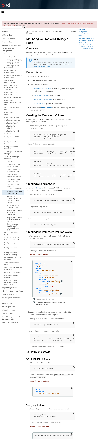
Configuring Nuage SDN (12, 120)
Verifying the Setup (84, 44)
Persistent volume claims (43, 99)
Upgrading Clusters (10, 288)
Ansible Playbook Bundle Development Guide (11, 318)
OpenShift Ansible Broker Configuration (13, 77)
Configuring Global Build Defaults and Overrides (12, 239)
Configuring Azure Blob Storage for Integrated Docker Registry (13, 227)
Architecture (7, 42)
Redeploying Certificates (12, 97)
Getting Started (9, 38)
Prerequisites (82, 32)
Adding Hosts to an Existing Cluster (10, 82)
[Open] (2, 12)
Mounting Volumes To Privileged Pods (14, 192)
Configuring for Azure (11, 134)
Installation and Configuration (41, 31)
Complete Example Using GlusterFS (13, 180)
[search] (24, 27)
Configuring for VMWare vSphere (12, 138)
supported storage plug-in (42, 66)
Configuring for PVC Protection (11, 148)
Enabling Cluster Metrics (12, 273)
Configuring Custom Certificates (11, 93)
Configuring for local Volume (11, 143)
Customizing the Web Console (11, 276)
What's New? (8, 35)
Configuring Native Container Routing (10, 254)
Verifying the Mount (86, 48)
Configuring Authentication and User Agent (12, 102)
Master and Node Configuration (10, 72)
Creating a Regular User (86, 38)
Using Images (8, 313)
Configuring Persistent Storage (13, 153)
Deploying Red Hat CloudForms (11, 67)
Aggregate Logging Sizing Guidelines (13, 269)
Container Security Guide (12, 45)
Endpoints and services (42, 89)
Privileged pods (39, 103)
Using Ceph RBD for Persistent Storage (14, 171)
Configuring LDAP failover (10, 113)
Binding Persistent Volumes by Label (13, 206)
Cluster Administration (11, 294)
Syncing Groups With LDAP (11, 108)
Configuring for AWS (11, 123)
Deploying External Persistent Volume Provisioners (10, 282)
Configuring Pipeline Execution (11, 244)
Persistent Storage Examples (65, 31)
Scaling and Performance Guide (11, 299)
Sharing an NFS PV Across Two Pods (13, 166)
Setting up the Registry (14, 60)
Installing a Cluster (12, 57)
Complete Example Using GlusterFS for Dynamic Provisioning (14, 186)
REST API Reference (10, 322)
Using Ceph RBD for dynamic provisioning (14, 175)
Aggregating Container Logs (12, 264)
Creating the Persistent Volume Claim (85, 41)
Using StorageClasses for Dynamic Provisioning (14, 212)
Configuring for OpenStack (9, 127)
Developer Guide (9, 307)
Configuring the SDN (11, 117)
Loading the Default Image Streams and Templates (11, 87)
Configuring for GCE (11, 131)
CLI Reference (8, 303)
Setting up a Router (12, 63)
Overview (7, 54)
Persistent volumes (41, 95)
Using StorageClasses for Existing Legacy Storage (14, 219)
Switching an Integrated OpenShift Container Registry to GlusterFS (14, 199)
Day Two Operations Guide (13, 291)
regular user (37, 188)
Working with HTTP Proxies (11, 234)
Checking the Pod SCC (87, 46)
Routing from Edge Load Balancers (12, 259)
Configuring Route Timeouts (10, 249)
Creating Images (9, 310)
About (5, 32)
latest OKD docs (21, 25)
